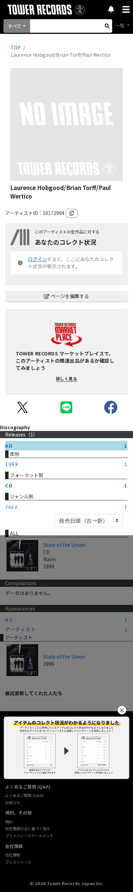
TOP (15, 47)
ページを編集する (70, 296)
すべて (14, 26)
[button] (122, 710)
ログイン (37, 259)
